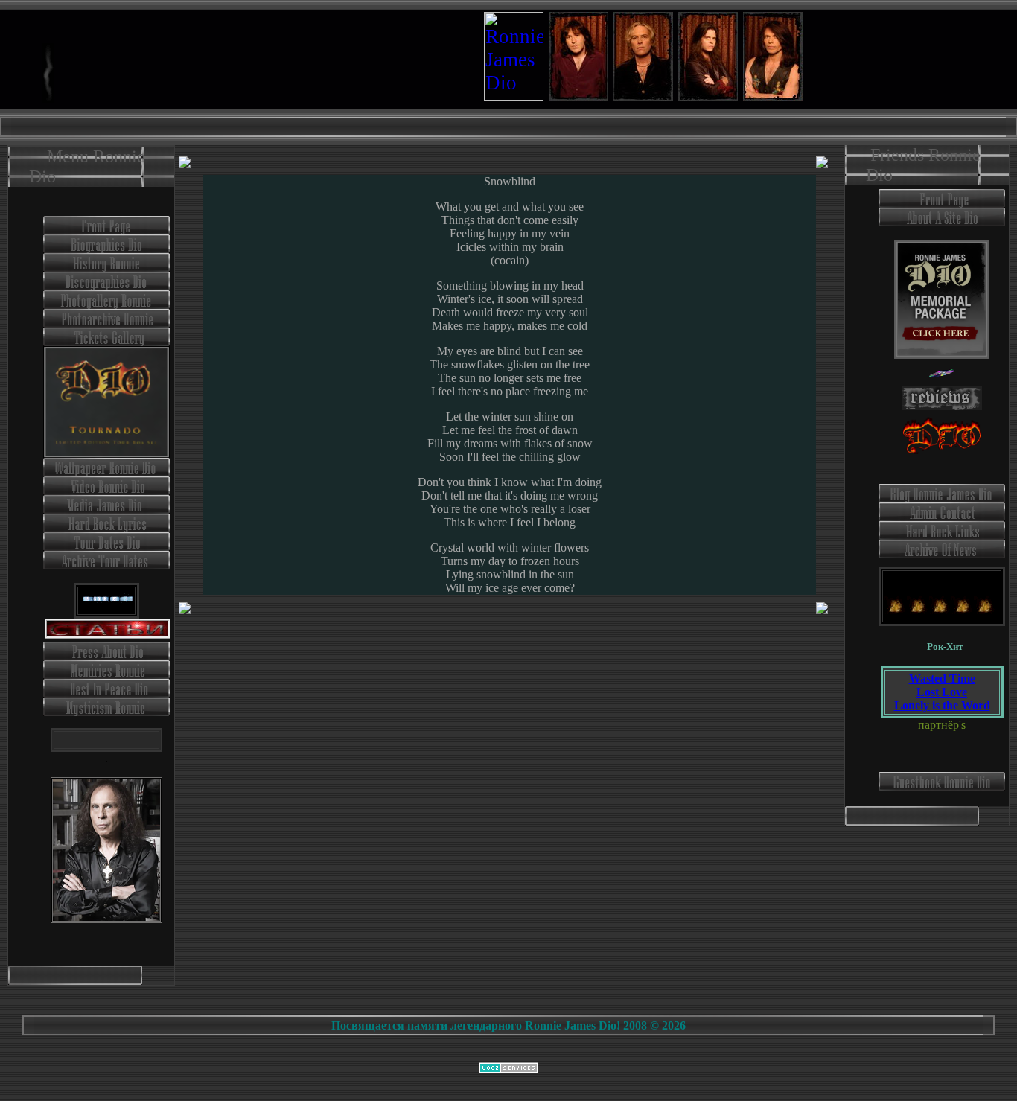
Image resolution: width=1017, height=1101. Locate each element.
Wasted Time (942, 678)
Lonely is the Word (942, 705)
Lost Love (941, 692)
